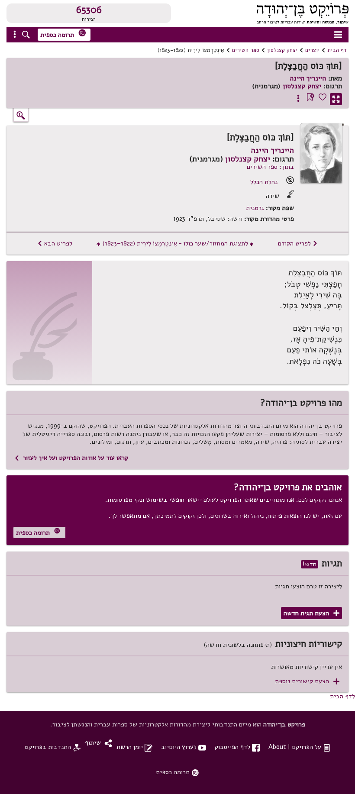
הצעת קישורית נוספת (307, 681)
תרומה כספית (63, 34)
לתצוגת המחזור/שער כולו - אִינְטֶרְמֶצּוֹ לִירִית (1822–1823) (175, 243)
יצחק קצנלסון (282, 50)
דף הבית (337, 50)
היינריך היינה (308, 78)
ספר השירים (245, 50)
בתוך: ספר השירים (270, 166)
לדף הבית (342, 696)
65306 (89, 9)
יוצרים (312, 50)
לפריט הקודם (298, 243)
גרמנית (255, 208)
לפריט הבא (54, 243)
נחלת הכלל (264, 182)
